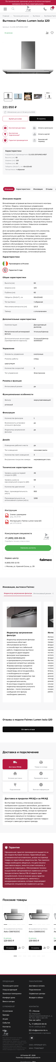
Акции (5, 1019)
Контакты (7, 1027)
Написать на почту (28, 548)
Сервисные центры (37, 993)
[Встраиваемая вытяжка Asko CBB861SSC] (39, 914)
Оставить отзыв (28, 729)
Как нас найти (35, 1020)
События (6, 1023)
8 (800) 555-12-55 (12, 563)
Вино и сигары (9, 1001)
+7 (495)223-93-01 (39, 1024)
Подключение (35, 990)
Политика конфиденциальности (28, 1057)
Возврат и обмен (36, 997)
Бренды (6, 1015)
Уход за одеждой (10, 990)
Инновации (38, 189)
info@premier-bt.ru (40, 1030)
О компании (8, 1011)
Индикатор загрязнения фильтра (18, 593)
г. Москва (35, 1011)
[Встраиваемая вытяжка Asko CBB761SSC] (14, 914)
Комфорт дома (9, 997)
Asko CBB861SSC (38, 930)
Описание (9, 189)
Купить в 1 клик (15, 119)
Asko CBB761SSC (13, 930)
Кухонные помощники (12, 993)
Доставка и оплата (36, 986)
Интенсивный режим (42, 593)
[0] (51, 10)
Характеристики (23, 189)
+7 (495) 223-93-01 (15, 538)
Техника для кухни (10, 986)
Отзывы (49, 189)
